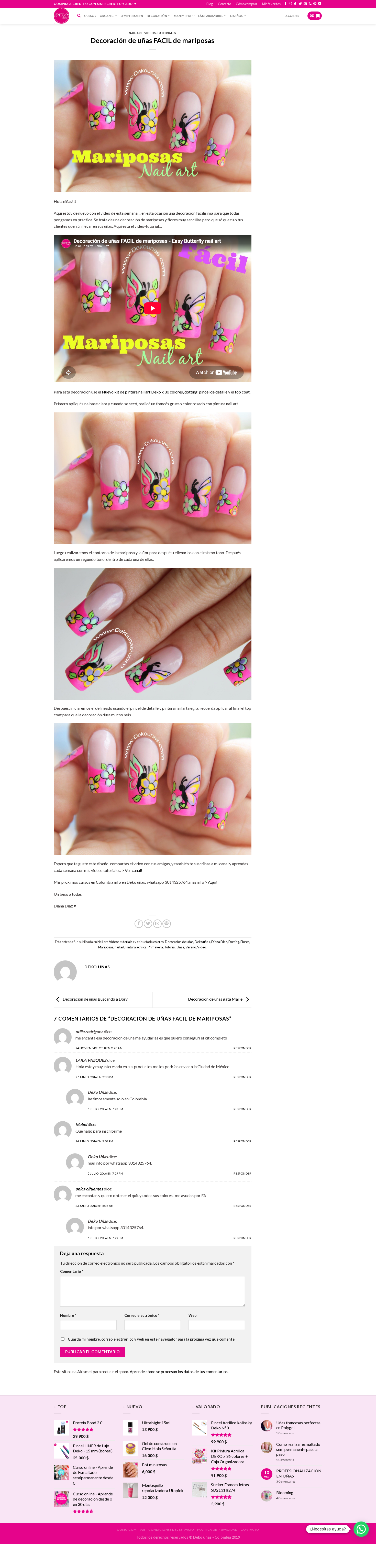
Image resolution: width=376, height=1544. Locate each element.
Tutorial (169, 947)
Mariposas (105, 947)
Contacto (224, 4)
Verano (190, 947)
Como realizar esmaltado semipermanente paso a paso (298, 1449)
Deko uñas (202, 942)
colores (158, 942)
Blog (209, 4)
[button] (361, 1529)
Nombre (68, 1315)
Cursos (90, 15)
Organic (107, 15)
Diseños (236, 15)
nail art (119, 947)
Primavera (155, 947)
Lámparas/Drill (210, 15)
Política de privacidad (217, 1529)
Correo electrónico (141, 1315)
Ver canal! (133, 870)
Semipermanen (132, 15)
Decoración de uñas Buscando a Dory (95, 999)
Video (201, 947)
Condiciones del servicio (171, 1529)
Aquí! (212, 882)
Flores (244, 942)
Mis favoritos (271, 4)
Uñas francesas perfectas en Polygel (298, 1425)
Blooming (284, 1492)
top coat (242, 391)
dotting (190, 391)
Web (192, 1315)
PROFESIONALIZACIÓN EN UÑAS (299, 1473)
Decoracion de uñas (179, 942)
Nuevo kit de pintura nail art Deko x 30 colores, (143, 391)
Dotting (233, 942)
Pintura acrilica (136, 947)
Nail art (135, 33)
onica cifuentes (89, 1188)
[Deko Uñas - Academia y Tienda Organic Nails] (62, 16)
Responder (242, 1048)
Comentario (71, 1271)
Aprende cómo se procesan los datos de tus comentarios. (179, 1371)
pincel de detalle (213, 391)
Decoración (157, 15)
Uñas (180, 947)
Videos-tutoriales (160, 33)
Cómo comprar (246, 4)
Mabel (81, 1124)
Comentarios (285, 1481)
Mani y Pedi (182, 15)
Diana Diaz (219, 942)
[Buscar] (79, 15)
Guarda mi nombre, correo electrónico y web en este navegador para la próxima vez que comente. (151, 1339)
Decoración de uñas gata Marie (215, 999)
